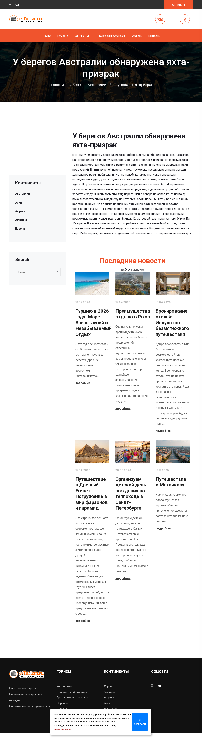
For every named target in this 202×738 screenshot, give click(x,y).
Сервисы (62, 703)
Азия (18, 202)
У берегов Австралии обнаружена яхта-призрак (111, 84)
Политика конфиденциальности (29, 706)
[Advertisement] (37, 150)
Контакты (154, 35)
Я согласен (140, 722)
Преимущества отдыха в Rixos (132, 314)
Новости (62, 35)
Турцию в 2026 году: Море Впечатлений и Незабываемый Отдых (93, 322)
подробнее (82, 383)
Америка (21, 219)
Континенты (81, 35)
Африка (20, 211)
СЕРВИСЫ (178, 4)
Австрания (111, 708)
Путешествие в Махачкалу (171, 482)
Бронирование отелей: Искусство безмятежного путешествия (172, 322)
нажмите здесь (62, 729)
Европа (20, 228)
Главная (46, 35)
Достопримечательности (72, 697)
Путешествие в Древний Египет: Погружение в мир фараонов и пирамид (91, 493)
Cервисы (137, 35)
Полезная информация (112, 35)
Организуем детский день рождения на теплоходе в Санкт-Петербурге (130, 493)
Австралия (22, 193)
